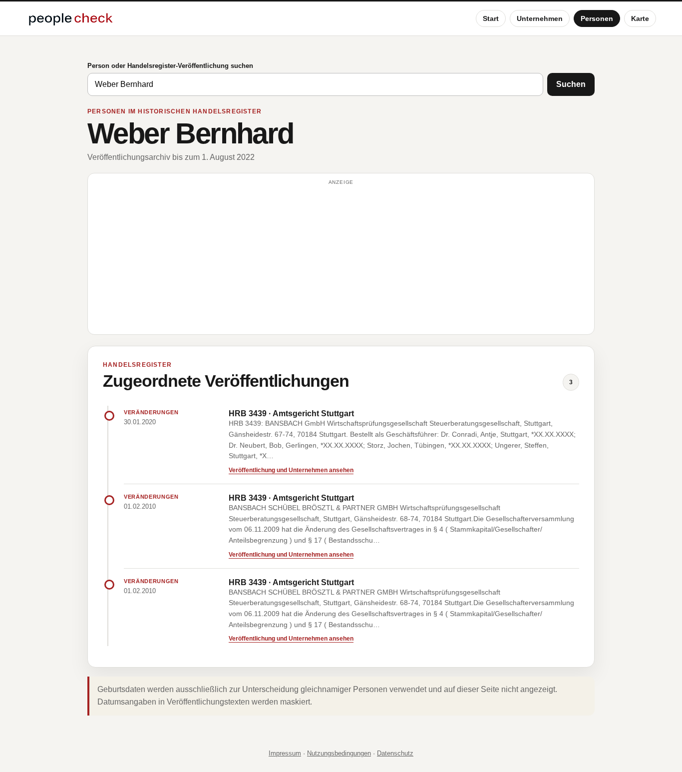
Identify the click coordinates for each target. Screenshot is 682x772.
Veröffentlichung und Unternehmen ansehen (291, 470)
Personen (597, 18)
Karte (640, 18)
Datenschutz (395, 753)
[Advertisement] (341, 258)
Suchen (571, 84)
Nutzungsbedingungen (339, 753)
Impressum (285, 753)
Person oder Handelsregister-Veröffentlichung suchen (170, 65)
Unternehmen (540, 18)
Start (491, 18)
